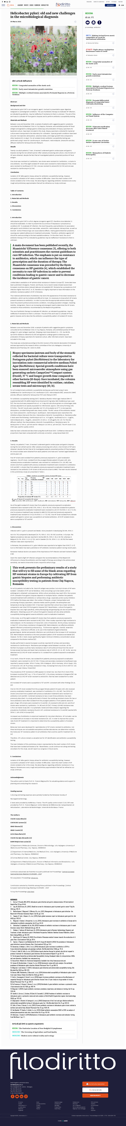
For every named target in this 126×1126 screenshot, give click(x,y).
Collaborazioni (76, 1102)
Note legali (57, 1105)
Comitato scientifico (40, 1103)
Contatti (20, 1103)
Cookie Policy (57, 1108)
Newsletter (45, 5)
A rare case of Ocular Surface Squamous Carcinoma (97, 141)
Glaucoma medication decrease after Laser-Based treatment (98, 128)
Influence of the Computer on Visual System (99, 115)
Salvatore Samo (92, 55)
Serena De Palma (93, 43)
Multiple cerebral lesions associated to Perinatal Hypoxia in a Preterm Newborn (43, 94)
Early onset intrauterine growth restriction (36, 89)
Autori (37, 1102)
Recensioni (75, 1103)
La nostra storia (22, 1107)
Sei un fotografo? (77, 1105)
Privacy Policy (58, 1107)
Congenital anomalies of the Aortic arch (34, 85)
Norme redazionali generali (79, 1107)
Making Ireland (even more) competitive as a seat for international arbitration (100, 37)
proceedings (89, 27)
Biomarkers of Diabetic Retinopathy (98, 154)
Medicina (89, 13)
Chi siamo (20, 1102)
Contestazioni (58, 1103)
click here (30, 892)
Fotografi (38, 1107)
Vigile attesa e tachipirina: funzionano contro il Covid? (100, 50)
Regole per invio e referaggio (79, 1108)
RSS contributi (94, 1102)
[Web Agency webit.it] (65, 1120)
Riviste (26, 5)
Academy (20, 5)
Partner (38, 1108)
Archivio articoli (94, 1105)
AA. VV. (90, 17)
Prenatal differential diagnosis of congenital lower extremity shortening (97, 102)
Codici (31, 5)
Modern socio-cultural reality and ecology (37, 1036)
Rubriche (37, 5)
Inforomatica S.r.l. (22, 1105)
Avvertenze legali (58, 1102)
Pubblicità (20, 1110)
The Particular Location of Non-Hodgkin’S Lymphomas (40, 1028)
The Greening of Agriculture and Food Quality (39, 1032)
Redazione (20, 1108)
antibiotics (97, 27)
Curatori (38, 1105)
